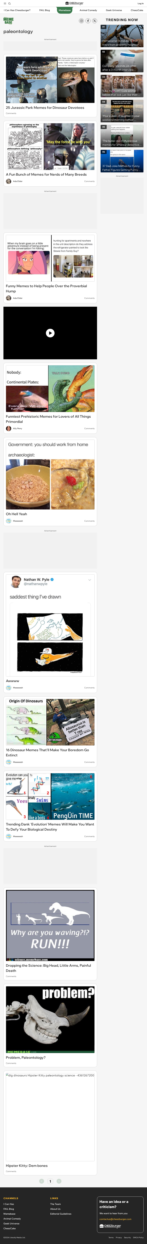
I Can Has (8, 1204)
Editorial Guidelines (60, 1213)
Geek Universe (11, 1223)
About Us (55, 1208)
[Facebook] (88, 20)
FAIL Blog (8, 1208)
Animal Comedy (12, 1218)
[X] (94, 20)
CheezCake (9, 1228)
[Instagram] (81, 20)
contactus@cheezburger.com (115, 1219)
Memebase (9, 1213)
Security (127, 1237)
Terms (111, 1237)
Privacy (119, 1237)
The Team (55, 1204)
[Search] (9, 3)
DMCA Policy (138, 1237)
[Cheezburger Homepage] (74, 3)
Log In (141, 3)
